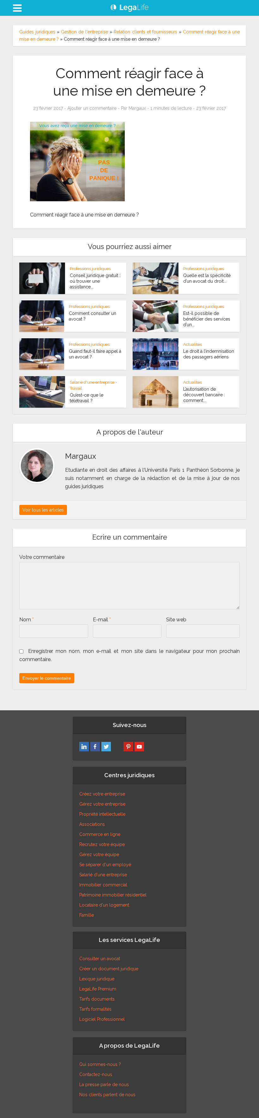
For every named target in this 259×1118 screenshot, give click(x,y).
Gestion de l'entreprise (84, 31)
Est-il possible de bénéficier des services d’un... (206, 319)
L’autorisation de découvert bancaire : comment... (204, 395)
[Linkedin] (84, 746)
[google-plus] (117, 746)
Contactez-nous (95, 1074)
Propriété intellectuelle (102, 814)
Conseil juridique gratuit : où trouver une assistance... (95, 281)
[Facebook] (95, 746)
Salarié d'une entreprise (92, 382)
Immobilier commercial (103, 884)
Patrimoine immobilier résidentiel (113, 894)
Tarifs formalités (95, 1009)
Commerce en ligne (99, 834)
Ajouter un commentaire (92, 108)
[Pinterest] (128, 746)
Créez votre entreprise (102, 793)
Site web (176, 620)
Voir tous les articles (43, 509)
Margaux (137, 108)
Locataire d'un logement (104, 905)
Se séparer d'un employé (105, 864)
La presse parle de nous (104, 1084)
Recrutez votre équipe (102, 844)
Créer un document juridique (108, 968)
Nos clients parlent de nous (107, 1094)
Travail (76, 388)
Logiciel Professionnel (102, 1019)
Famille (86, 915)
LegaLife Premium (97, 988)
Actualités (192, 344)
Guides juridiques (37, 31)
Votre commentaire (41, 557)
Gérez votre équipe (99, 854)
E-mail (102, 620)
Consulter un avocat (99, 958)
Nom (26, 620)
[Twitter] (106, 746)
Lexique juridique (96, 978)
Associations (92, 824)
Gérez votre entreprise (102, 804)
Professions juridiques (90, 268)
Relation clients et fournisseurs (145, 31)
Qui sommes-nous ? (100, 1064)
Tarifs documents (97, 999)
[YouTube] (139, 746)
